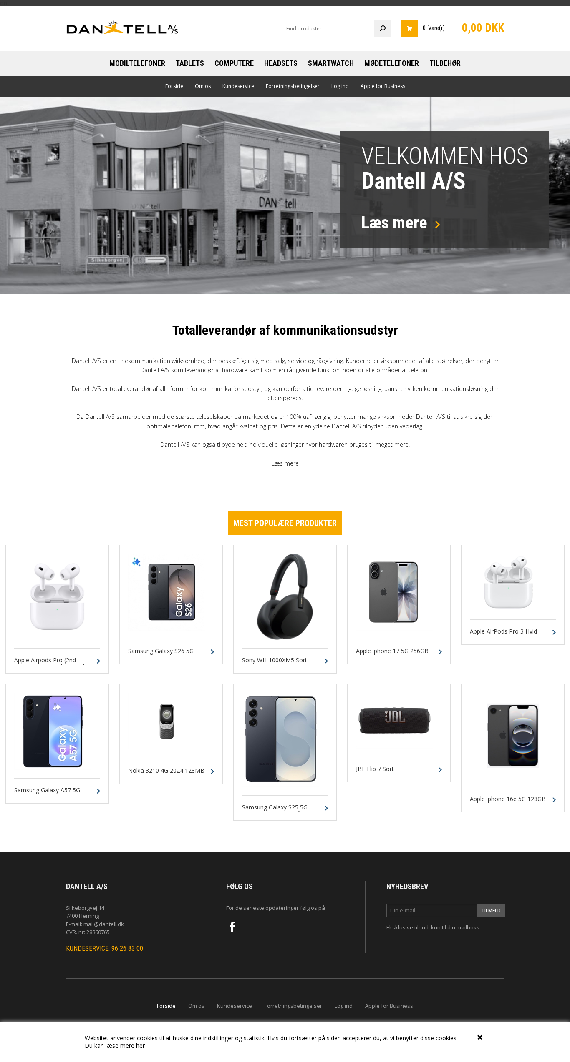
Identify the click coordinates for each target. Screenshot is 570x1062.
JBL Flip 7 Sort (375, 769)
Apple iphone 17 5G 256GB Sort (392, 655)
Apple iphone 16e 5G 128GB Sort (508, 803)
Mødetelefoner (391, 63)
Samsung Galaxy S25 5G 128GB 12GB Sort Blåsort (276, 811)
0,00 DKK (483, 28)
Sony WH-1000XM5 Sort (274, 660)
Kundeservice (238, 86)
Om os (203, 86)
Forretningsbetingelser (293, 86)
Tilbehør (445, 63)
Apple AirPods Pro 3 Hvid (503, 631)
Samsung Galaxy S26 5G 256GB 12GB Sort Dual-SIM (165, 655)
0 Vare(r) (434, 28)
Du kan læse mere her (115, 1045)
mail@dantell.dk (103, 924)
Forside (174, 86)
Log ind (340, 86)
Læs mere (285, 463)
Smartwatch (331, 63)
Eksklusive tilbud (407, 927)
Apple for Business (383, 86)
